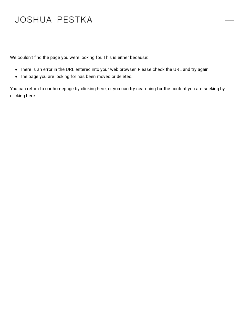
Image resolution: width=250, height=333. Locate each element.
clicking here (93, 88)
